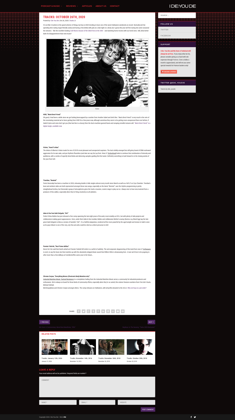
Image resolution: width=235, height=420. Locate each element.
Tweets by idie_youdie (168, 89)
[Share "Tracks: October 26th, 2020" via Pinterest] (98, 311)
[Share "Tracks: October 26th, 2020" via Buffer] (108, 311)
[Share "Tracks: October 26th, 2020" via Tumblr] (93, 311)
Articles (87, 6)
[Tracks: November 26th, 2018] (111, 347)
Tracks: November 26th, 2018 (109, 358)
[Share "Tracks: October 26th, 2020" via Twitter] (83, 311)
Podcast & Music (50, 6)
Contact (114, 6)
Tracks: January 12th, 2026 (52, 358)
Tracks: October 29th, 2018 (137, 358)
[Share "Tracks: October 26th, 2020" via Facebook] (78, 311)
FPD (65, 417)
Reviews (71, 6)
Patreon (175, 60)
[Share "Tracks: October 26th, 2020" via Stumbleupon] (113, 311)
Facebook (166, 36)
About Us (101, 6)
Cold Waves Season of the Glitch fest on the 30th (86, 31)
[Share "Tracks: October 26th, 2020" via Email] (117, 311)
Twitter (164, 30)
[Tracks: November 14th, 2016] (83, 347)
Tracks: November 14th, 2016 (81, 358)
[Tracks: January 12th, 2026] (55, 347)
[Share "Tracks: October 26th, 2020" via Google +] (88, 311)
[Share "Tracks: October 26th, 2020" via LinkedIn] (103, 311)
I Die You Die (54, 21)
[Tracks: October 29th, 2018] (140, 347)
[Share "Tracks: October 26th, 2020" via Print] (122, 311)
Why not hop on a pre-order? (137, 288)
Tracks (72, 21)
